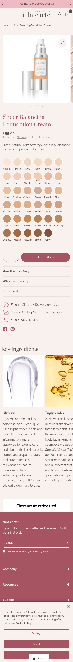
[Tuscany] (27, 233)
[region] (36, 631)
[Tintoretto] (27, 204)
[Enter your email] (66, 543)
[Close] (68, 606)
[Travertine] (48, 190)
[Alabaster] (7, 162)
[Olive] (38, 218)
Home (6, 25)
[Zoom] (62, 42)
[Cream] (38, 176)
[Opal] (7, 176)
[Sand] (58, 176)
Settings (36, 633)
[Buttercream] (48, 162)
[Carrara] (17, 176)
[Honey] (48, 204)
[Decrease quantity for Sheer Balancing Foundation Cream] (6, 257)
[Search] (60, 14)
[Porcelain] (58, 162)
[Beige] (38, 190)
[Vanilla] (27, 176)
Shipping (21, 137)
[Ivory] (27, 162)
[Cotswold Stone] (27, 190)
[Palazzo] (48, 218)
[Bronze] (27, 218)
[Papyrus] (7, 218)
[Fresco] (17, 162)
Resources (10, 584)
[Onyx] (48, 233)
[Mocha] (17, 233)
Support (8, 600)
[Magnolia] (48, 176)
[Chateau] (7, 233)
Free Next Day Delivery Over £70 (36, 3)
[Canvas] (58, 204)
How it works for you (18, 271)
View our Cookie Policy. (18, 623)
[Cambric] (38, 204)
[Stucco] (58, 190)
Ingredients (11, 291)
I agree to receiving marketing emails (29, 551)
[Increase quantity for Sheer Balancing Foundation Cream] (16, 257)
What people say (15, 281)
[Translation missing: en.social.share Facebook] (5, 329)
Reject (36, 644)
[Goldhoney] (17, 190)
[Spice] (38, 233)
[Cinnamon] (17, 218)
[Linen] (7, 190)
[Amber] (17, 204)
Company (10, 569)
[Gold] (38, 162)
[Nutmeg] (58, 218)
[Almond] (7, 204)
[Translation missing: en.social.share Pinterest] (12, 329)
